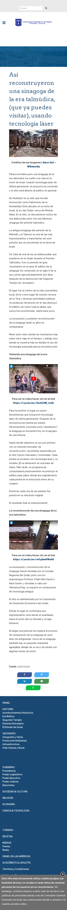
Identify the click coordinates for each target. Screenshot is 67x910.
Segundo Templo (12, 720)
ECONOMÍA (8, 804)
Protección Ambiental (14, 740)
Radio (5, 850)
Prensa (6, 846)
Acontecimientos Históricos (17, 712)
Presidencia (9, 771)
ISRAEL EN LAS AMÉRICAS (16, 856)
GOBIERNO (8, 767)
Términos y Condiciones (15, 869)
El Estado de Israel (12, 727)
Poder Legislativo (12, 774)
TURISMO (7, 830)
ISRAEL (6, 703)
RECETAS (7, 836)
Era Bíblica (8, 716)
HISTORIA (7, 709)
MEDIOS (6, 842)
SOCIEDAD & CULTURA (14, 791)
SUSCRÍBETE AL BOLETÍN (16, 862)
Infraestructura (11, 744)
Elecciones (8, 785)
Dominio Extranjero (13, 723)
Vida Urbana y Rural (13, 748)
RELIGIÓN (7, 798)
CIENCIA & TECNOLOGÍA (15, 810)
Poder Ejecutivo (11, 778)
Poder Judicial (10, 781)
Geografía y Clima (12, 737)
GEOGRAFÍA (8, 733)
